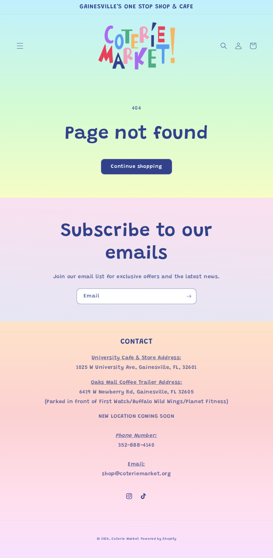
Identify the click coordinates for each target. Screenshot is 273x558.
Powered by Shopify (158, 539)
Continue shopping (136, 166)
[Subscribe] (188, 296)
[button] (20, 46)
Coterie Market (125, 539)
